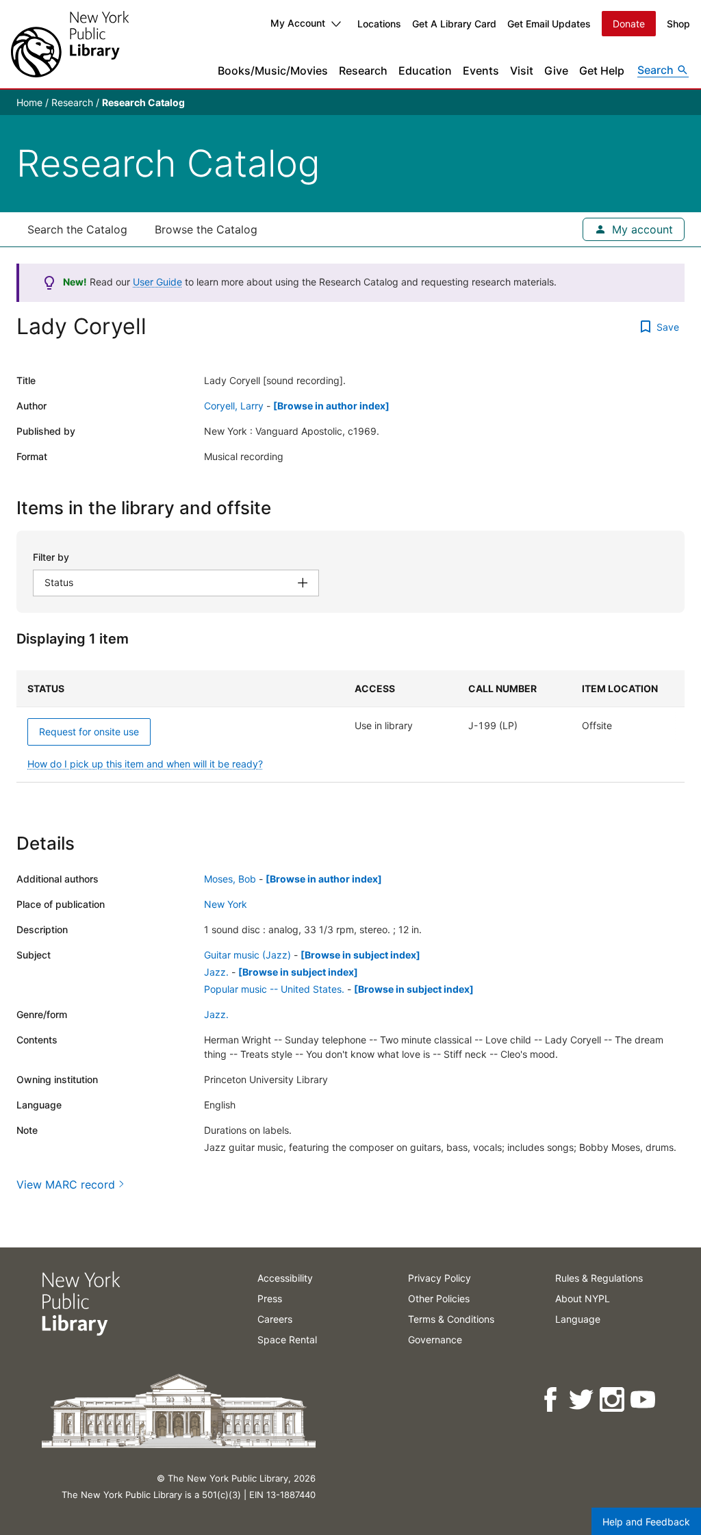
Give (556, 70)
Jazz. (216, 972)
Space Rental (287, 1339)
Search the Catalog (77, 229)
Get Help (601, 70)
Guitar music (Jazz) (247, 955)
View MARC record (65, 1184)
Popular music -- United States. (274, 989)
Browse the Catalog (206, 229)
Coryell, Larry (234, 405)
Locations (379, 23)
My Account (297, 23)
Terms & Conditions (451, 1319)
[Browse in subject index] (360, 955)
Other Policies (439, 1298)
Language (577, 1319)
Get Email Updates (549, 23)
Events (481, 70)
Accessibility (285, 1278)
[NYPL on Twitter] (582, 1399)
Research (363, 70)
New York (225, 904)
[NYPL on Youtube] (643, 1399)
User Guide (157, 282)
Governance (435, 1339)
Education (425, 70)
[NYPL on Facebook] (551, 1399)
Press (269, 1298)
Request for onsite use (89, 731)
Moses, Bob (230, 879)
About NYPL (582, 1298)
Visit (521, 70)
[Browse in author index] (331, 405)
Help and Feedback (646, 1521)
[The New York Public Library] (70, 44)
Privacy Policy (439, 1278)
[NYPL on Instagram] (613, 1399)
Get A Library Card (454, 23)
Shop (678, 23)
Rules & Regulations (599, 1278)
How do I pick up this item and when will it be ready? (145, 764)
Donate (629, 23)
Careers (274, 1319)
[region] (350, 726)
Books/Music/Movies (273, 70)
